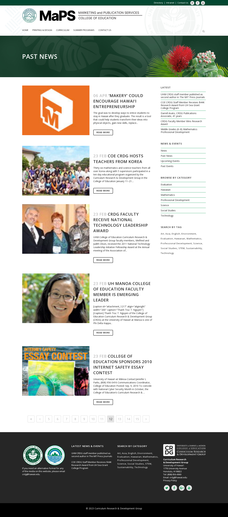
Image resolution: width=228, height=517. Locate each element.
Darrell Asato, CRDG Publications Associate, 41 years (178, 115)
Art (162, 233)
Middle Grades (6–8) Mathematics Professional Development (179, 131)
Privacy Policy (170, 480)
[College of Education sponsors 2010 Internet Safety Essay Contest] (55, 371)
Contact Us (182, 2)
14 (128, 419)
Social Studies (168, 210)
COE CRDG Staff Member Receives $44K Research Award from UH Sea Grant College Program (182, 105)
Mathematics (168, 194)
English (176, 233)
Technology (167, 215)
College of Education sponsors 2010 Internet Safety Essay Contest (122, 364)
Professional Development (175, 200)
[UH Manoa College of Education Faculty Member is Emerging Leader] (55, 298)
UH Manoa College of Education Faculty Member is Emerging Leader (122, 292)
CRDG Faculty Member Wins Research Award (181, 123)
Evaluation (166, 184)
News (164, 150)
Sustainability (194, 248)
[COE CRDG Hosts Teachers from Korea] (55, 170)
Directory (158, 2)
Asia (167, 233)
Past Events (167, 166)
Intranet (170, 2)
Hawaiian (166, 189)
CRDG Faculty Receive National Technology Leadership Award (120, 222)
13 (119, 419)
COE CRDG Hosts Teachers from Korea (118, 158)
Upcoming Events (170, 161)
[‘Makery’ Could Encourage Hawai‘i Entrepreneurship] (55, 110)
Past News (166, 155)
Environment (188, 233)
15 (137, 419)
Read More (103, 132)
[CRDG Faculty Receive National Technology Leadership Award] (55, 229)
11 (101, 419)
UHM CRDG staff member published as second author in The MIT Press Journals (183, 96)
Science (165, 205)
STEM (182, 248)
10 (93, 419)
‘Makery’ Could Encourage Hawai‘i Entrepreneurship (118, 101)
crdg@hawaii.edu (31, 474)
